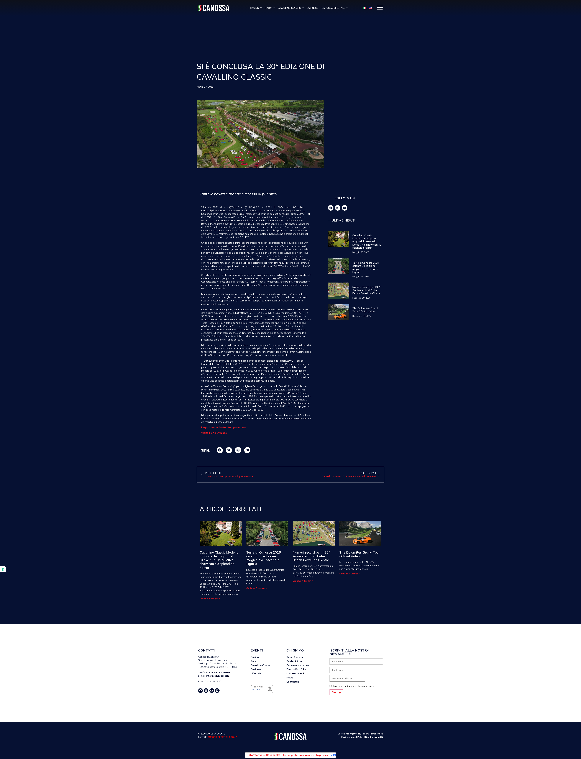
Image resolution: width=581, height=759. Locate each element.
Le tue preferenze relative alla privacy (305, 755)
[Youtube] (344, 208)
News (289, 677)
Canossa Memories (297, 665)
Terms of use (376, 733)
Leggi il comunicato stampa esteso (224, 427)
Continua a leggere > (210, 598)
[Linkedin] (217, 690)
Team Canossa (295, 656)
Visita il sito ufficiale (214, 432)
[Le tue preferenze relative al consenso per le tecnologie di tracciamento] (3, 569)
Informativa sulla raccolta (264, 755)
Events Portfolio (296, 669)
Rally (268, 8)
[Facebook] (330, 208)
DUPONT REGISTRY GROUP (222, 737)
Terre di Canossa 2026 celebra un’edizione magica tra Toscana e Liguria (365, 267)
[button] (220, 450)
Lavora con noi (295, 673)
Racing (254, 8)
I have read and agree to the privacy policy (353, 686)
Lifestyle (256, 673)
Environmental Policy (352, 737)
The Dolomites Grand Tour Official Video (365, 310)
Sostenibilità (294, 661)
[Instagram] (337, 208)
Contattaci (292, 681)
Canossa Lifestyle (333, 8)
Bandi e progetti (374, 737)
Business (312, 8)
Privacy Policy (360, 733)
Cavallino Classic (289, 8)
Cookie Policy (345, 733)
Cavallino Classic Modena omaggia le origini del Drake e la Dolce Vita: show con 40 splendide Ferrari (366, 241)
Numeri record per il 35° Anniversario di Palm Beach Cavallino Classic (366, 290)
